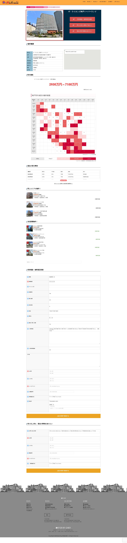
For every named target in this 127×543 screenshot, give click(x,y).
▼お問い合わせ (86, 507)
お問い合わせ (117, 1)
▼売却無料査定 (49, 504)
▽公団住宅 (29, 510)
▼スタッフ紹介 (86, 505)
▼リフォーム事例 (68, 507)
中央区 (46, 7)
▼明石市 (28, 505)
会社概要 (110, 1)
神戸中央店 (68, 515)
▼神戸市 (28, 504)
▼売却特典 (48, 505)
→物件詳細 (97, 199)
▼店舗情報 (85, 504)
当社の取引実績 (103, 1)
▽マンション (29, 509)
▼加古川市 (29, 507)
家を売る (95, 1)
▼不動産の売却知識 (50, 507)
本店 (47, 515)
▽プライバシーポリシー (89, 509)
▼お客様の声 (67, 505)
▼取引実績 (66, 504)
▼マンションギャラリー (51, 509)
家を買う (89, 1)
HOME (84, 1)
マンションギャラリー (39, 7)
